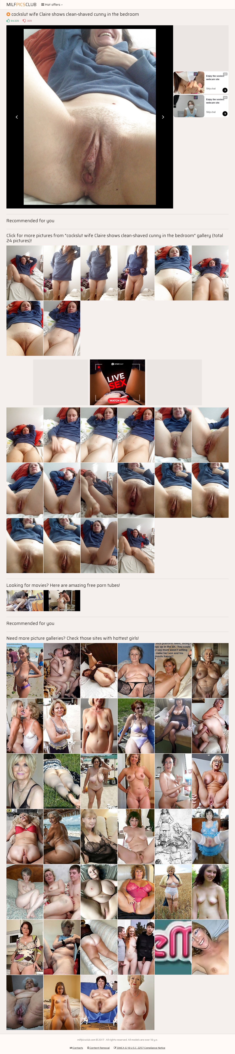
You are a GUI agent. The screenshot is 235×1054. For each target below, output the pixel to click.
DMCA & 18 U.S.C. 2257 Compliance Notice (140, 1048)
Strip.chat (211, 88)
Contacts (77, 1048)
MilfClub (21, 4)
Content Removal (99, 1048)
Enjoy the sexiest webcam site (215, 78)
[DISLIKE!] (24, 20)
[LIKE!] (8, 20)
